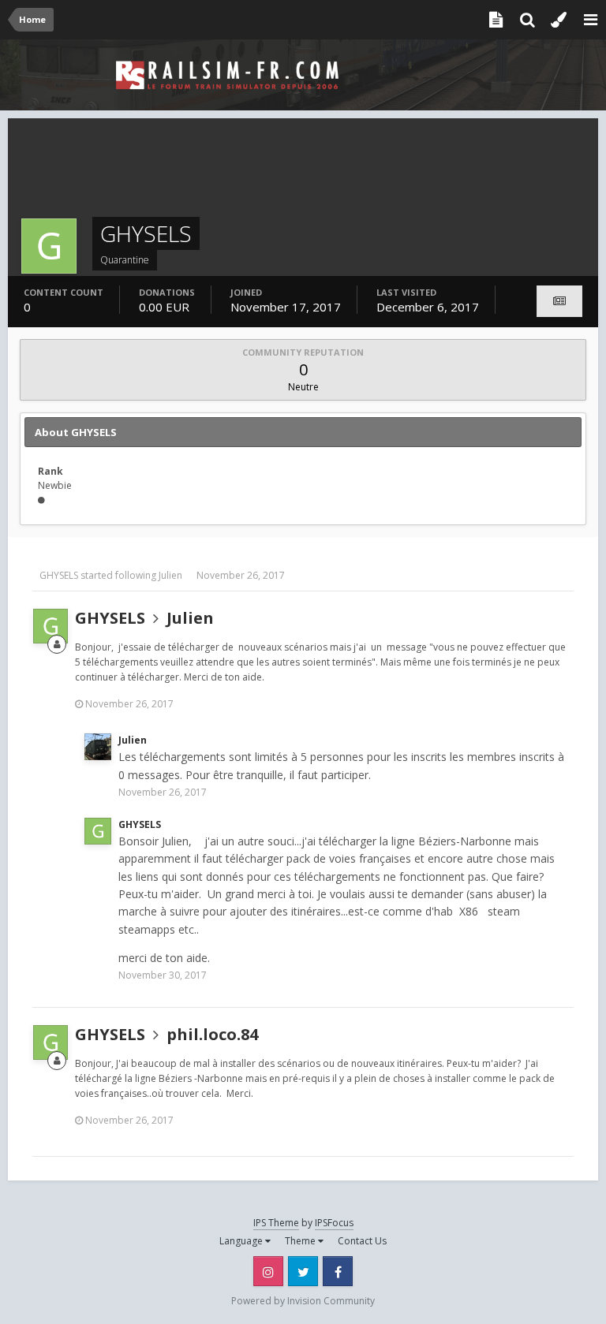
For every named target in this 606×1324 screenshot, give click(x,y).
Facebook (338, 1271)
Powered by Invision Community (303, 1300)
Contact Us (362, 1241)
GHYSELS (58, 575)
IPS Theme (276, 1222)
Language (242, 1241)
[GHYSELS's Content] (559, 301)
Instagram (268, 1271)
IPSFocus (334, 1222)
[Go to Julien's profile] (97, 746)
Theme (301, 1241)
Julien (170, 575)
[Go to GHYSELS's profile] (50, 626)
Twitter (303, 1271)
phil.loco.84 (212, 1034)
